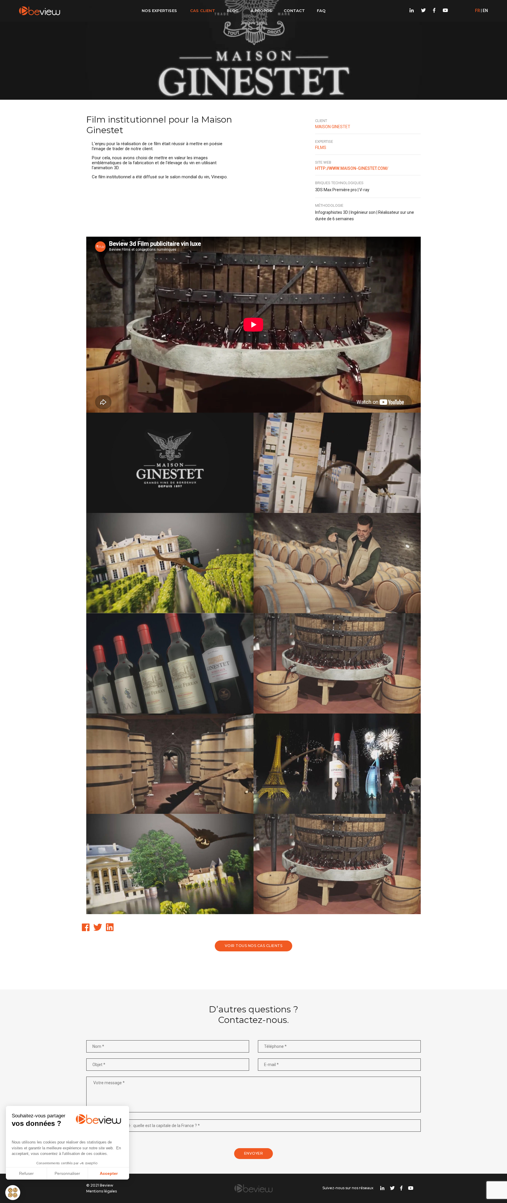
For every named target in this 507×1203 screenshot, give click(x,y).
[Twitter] (423, 10)
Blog (233, 10)
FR (477, 10)
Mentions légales (101, 1191)
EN (485, 10)
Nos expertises (159, 10)
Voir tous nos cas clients (254, 945)
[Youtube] (444, 10)
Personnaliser (67, 1173)
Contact (294, 10)
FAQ (321, 10)
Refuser (26, 1173)
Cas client (202, 10)
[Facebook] (434, 10)
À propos (261, 10)
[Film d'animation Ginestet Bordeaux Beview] (170, 463)
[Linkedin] (411, 10)
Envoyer (253, 1153)
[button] (12, 1192)
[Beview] (39, 10)
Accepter (109, 1173)
